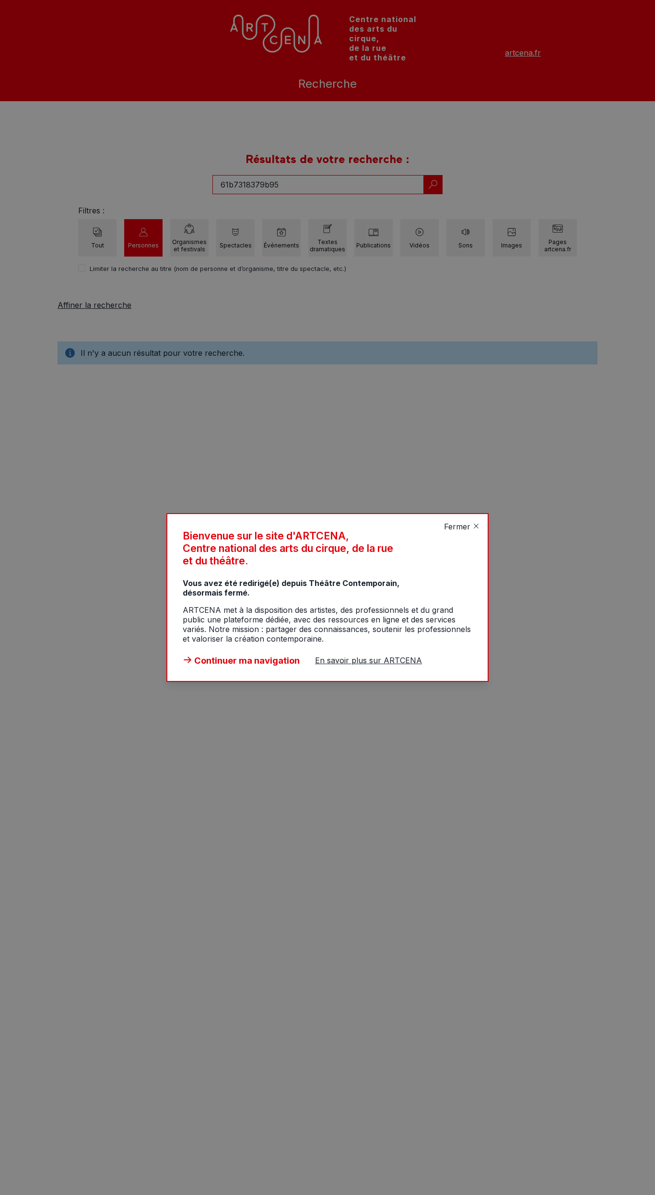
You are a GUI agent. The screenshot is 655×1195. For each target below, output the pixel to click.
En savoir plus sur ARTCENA (368, 660)
